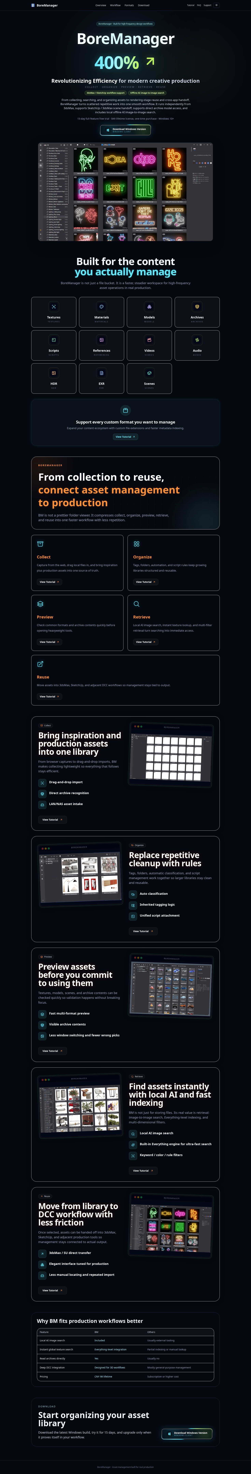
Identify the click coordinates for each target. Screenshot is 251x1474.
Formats (129, 5)
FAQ (199, 5)
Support (207, 5)
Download (143, 5)
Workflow (115, 5)
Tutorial (190, 5)
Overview (100, 5)
